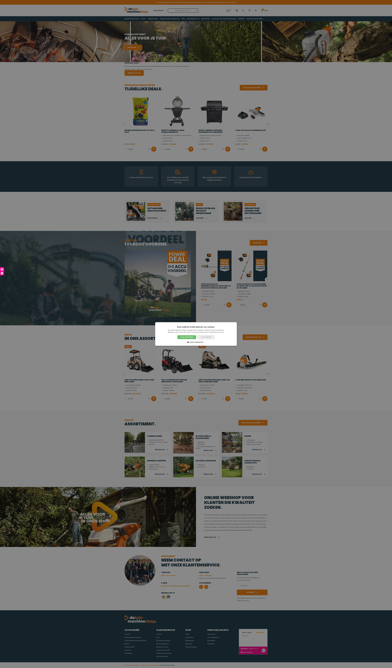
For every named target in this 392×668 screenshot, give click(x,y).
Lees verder (220, 332)
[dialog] (196, 334)
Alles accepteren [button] (186, 337)
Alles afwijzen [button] (206, 337)
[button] (196, 342)
